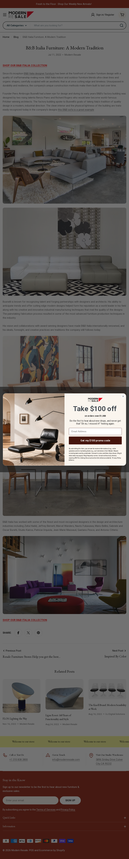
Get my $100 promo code (95, 440)
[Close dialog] (123, 396)
